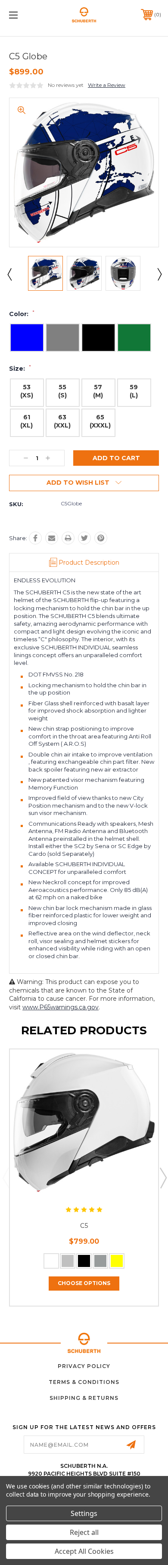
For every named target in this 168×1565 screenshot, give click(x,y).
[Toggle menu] (24, 15)
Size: (20, 368)
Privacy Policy (84, 1366)
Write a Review (106, 85)
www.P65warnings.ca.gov (60, 1007)
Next (158, 273)
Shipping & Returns (84, 1398)
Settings (84, 1513)
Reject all (84, 1532)
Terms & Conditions (84, 1382)
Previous (9, 273)
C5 (84, 1226)
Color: (21, 314)
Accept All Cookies (84, 1551)
